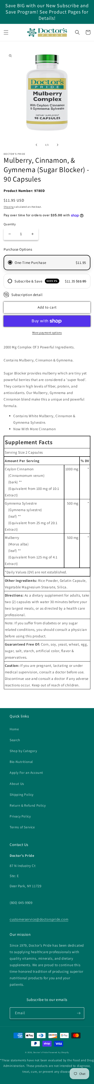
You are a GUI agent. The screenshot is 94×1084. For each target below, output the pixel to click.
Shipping (9, 206)
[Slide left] (36, 145)
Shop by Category (23, 751)
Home (14, 729)
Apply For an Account (26, 772)
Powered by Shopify (58, 1052)
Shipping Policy (22, 794)
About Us (17, 783)
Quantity (10, 224)
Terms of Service (22, 827)
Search (15, 740)
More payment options (47, 332)
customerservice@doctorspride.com (39, 919)
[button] (6, 32)
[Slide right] (57, 145)
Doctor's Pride (40, 1052)
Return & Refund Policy (28, 805)
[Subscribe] (78, 1013)
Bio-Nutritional (21, 762)
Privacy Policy (20, 816)
